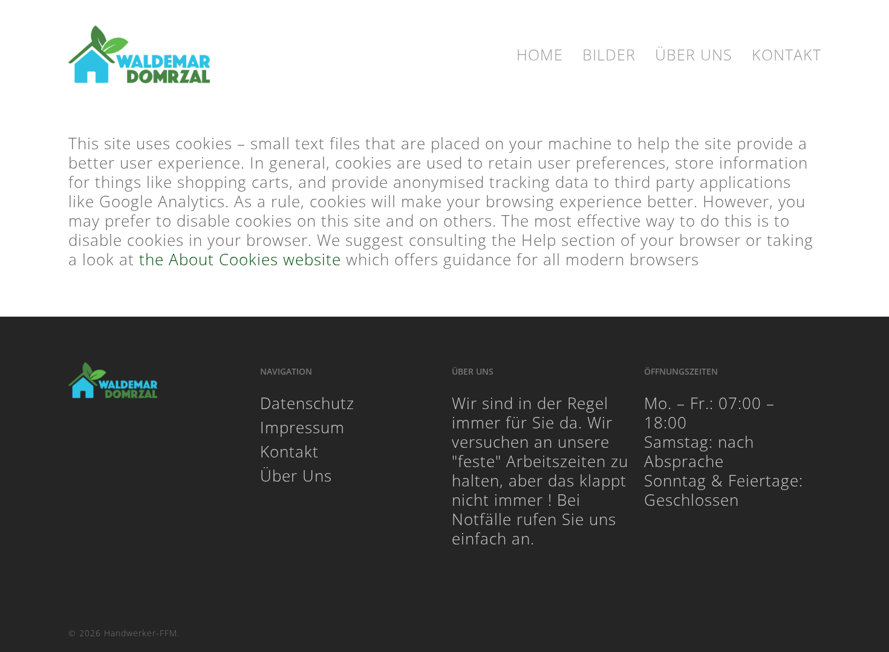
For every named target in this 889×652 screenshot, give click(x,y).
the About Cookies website (240, 259)
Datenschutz (307, 403)
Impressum (302, 427)
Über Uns (296, 475)
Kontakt (289, 451)
